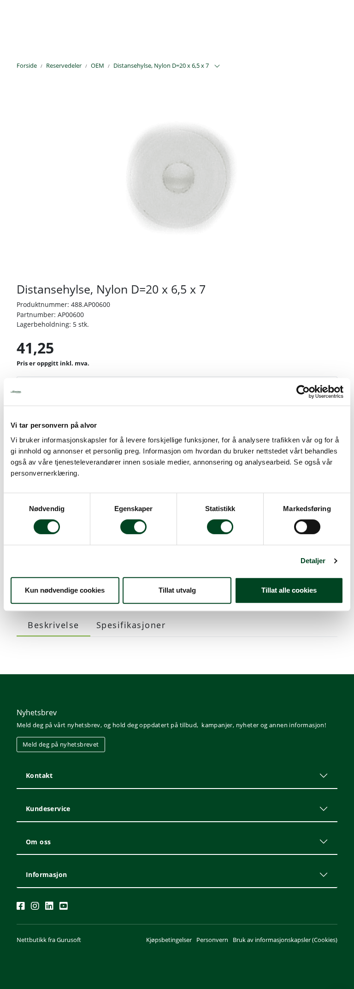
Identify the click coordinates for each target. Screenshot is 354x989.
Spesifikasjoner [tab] (131, 624)
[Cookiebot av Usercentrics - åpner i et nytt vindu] (303, 392)
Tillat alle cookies (289, 590)
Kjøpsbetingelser (169, 940)
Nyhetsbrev (37, 712)
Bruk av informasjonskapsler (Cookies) (285, 940)
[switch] (133, 526)
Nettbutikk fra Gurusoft (49, 940)
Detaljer (313, 561)
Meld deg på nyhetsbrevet (61, 744)
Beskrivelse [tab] (53, 624)
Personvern (212, 940)
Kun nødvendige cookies (65, 590)
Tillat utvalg (177, 590)
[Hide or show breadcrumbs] (217, 66)
